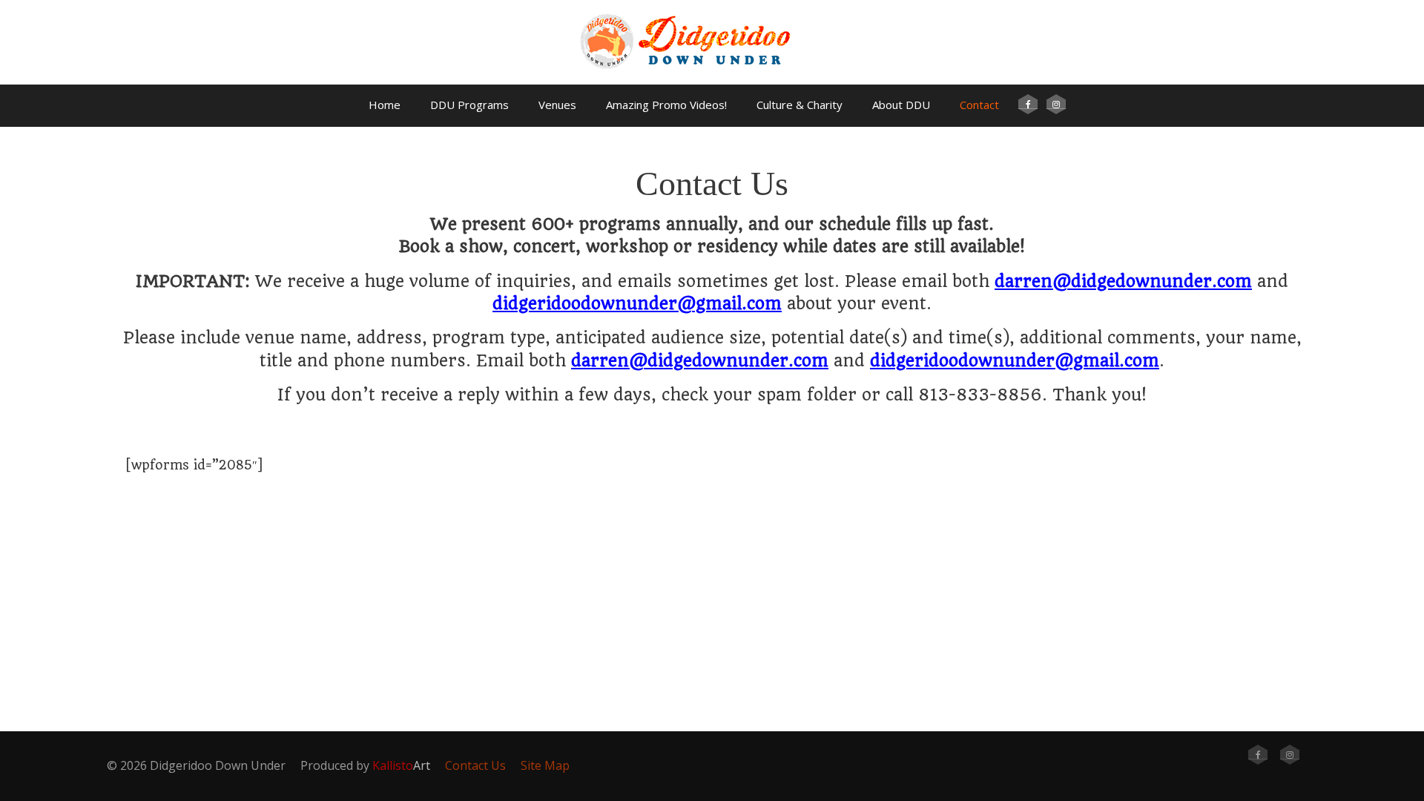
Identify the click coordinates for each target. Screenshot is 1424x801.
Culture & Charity (799, 104)
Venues (557, 104)
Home (384, 104)
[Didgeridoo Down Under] (712, 77)
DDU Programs (469, 104)
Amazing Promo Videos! (666, 104)
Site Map (545, 765)
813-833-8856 (980, 394)
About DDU (901, 104)
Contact (979, 104)
